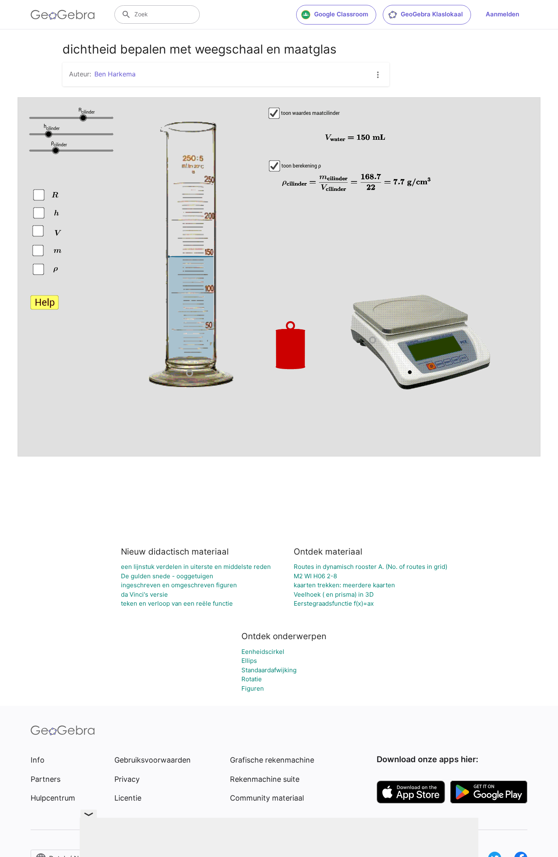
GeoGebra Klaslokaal (432, 14)
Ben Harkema (115, 74)
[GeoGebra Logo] (63, 15)
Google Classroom (341, 14)
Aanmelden (502, 14)
